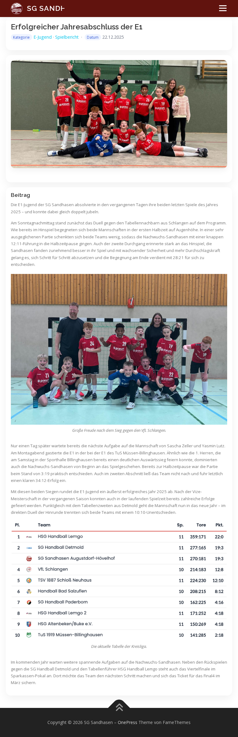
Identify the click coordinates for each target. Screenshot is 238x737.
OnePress (127, 722)
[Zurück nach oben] (119, 708)
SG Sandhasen (56, 8)
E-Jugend (42, 37)
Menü (221, 13)
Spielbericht (67, 37)
